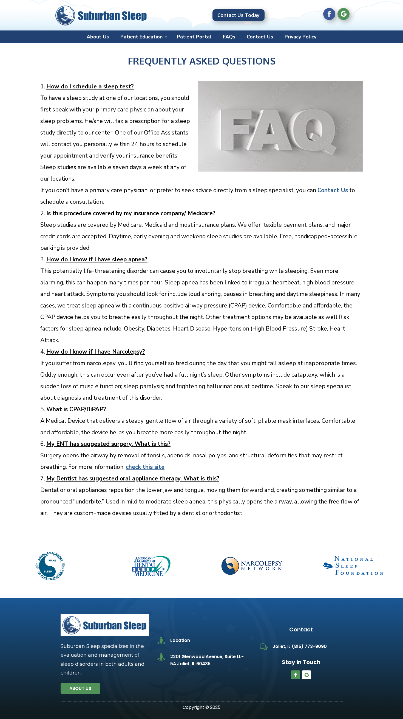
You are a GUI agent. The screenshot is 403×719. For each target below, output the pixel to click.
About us (80, 688)
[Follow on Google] (343, 14)
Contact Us (260, 37)
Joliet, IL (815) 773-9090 (300, 646)
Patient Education (141, 37)
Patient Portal (194, 37)
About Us (98, 37)
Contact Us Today (238, 15)
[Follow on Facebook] (329, 14)
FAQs (229, 37)
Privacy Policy (300, 37)
